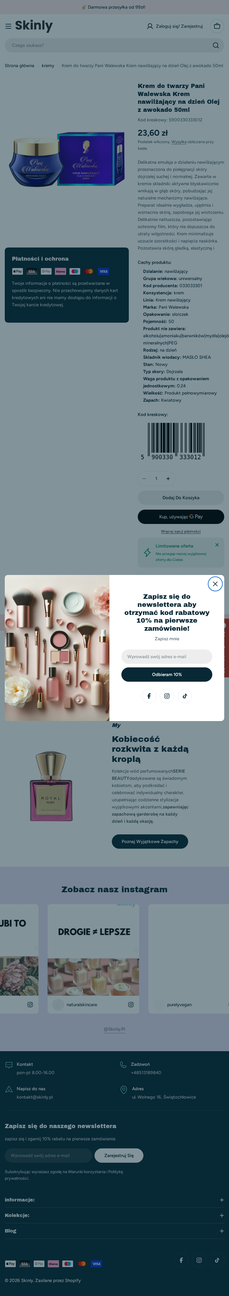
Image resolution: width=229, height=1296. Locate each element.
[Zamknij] (215, 584)
